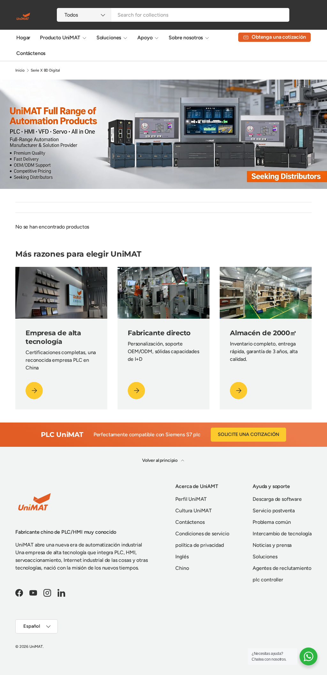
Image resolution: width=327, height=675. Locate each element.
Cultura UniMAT (193, 511)
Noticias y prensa (272, 545)
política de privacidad (199, 545)
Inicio (20, 70)
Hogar (23, 38)
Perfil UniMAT (191, 499)
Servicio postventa (274, 511)
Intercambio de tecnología (282, 534)
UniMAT (36, 646)
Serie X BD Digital (45, 70)
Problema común (272, 522)
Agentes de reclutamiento (282, 568)
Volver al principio (160, 460)
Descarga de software (277, 499)
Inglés (181, 557)
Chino (182, 568)
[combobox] (173, 15)
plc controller (268, 580)
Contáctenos (30, 53)
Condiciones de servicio (202, 534)
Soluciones (265, 557)
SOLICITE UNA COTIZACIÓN (248, 434)
